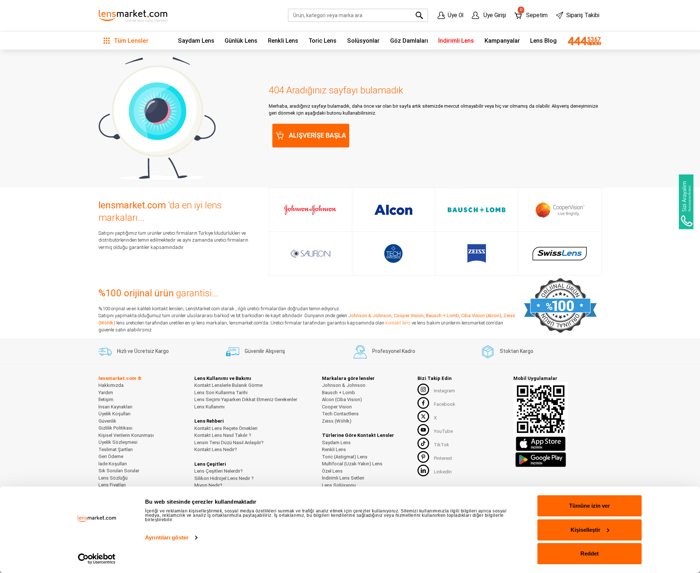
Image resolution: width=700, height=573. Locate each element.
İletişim (105, 399)
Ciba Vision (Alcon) (481, 315)
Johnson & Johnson (370, 315)
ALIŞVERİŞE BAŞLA (317, 135)
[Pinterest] (423, 457)
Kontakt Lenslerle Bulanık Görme (228, 385)
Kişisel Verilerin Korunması (126, 435)
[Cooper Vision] (559, 210)
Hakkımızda (111, 385)
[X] (423, 416)
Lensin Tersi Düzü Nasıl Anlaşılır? (229, 442)
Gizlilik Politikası (115, 428)
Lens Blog (543, 40)
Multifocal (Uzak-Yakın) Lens (352, 463)
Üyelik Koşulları (114, 413)
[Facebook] (423, 403)
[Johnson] (310, 210)
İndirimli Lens (456, 40)
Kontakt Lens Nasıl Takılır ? (222, 435)
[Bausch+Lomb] (477, 210)
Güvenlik (107, 421)
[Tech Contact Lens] (393, 253)
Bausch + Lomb (442, 315)
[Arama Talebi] (686, 201)
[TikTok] (423, 443)
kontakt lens (398, 323)
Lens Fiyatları (112, 485)
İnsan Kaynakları (115, 406)
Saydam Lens (196, 40)
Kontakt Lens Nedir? (215, 449)
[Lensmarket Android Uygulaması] (540, 459)
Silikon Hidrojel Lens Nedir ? (224, 478)
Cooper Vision (409, 315)
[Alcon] (393, 210)
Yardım (105, 392)
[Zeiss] (476, 253)
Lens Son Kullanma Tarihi (221, 392)
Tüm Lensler (130, 40)
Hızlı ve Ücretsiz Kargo (143, 351)
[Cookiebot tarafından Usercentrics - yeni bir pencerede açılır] (97, 558)
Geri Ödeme (110, 456)
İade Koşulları (112, 463)
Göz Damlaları (409, 40)
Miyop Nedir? (208, 485)
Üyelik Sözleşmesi (117, 442)
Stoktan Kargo (516, 351)
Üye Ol (455, 15)
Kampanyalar (502, 40)
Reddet (589, 553)
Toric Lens (322, 40)
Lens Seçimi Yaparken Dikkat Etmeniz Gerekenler (245, 399)
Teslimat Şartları (115, 449)
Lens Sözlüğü (113, 478)
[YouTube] (423, 430)
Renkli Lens (283, 40)
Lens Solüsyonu (339, 485)
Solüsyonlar (363, 40)
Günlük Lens (241, 40)
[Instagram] (423, 389)
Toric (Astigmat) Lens (345, 456)
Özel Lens (332, 471)
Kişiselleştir (585, 530)
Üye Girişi (494, 15)
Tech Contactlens (340, 413)
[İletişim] (582, 41)
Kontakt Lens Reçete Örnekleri (225, 428)
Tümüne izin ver (589, 506)
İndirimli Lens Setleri (343, 478)
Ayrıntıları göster (166, 537)
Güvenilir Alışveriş (265, 351)
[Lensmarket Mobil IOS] (540, 443)
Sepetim (533, 14)
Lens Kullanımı (209, 406)
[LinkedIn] (423, 470)
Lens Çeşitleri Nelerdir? (218, 471)
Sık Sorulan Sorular (118, 470)
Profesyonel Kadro (393, 351)
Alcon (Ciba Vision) (342, 399)
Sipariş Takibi (582, 15)
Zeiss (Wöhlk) (336, 421)
